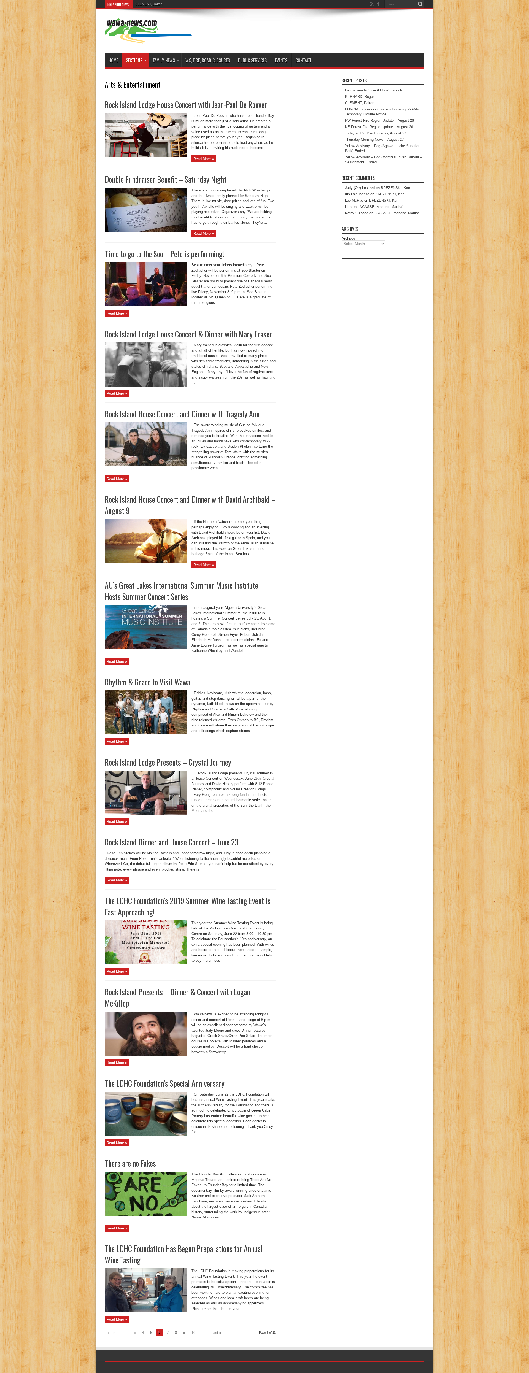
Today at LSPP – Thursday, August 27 (375, 133)
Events (281, 60)
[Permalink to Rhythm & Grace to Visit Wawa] (146, 733)
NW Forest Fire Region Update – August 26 (379, 120)
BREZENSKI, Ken (395, 188)
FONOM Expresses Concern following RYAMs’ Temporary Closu (183, 4)
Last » (216, 1333)
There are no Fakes (130, 1163)
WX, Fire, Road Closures (207, 60)
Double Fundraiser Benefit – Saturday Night (165, 179)
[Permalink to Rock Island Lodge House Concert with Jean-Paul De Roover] (146, 156)
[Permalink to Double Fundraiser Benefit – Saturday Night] (146, 230)
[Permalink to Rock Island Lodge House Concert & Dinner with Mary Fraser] (146, 385)
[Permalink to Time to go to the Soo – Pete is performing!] (146, 305)
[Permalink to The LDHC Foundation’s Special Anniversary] (146, 1135)
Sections (134, 60)
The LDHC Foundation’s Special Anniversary (165, 1083)
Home (113, 60)
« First (112, 1333)
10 (193, 1333)
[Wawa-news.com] (148, 39)
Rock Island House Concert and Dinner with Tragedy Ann (182, 414)
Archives (349, 238)
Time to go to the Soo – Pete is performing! (164, 254)
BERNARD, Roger (359, 96)
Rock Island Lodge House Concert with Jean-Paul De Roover (186, 104)
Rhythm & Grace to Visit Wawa (147, 682)
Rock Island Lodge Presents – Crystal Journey (168, 762)
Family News (164, 60)
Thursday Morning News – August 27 (374, 139)
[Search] (420, 4)
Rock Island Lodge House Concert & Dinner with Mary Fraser (188, 334)
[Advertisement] (383, 344)
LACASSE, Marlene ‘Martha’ (380, 207)
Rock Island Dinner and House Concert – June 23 (171, 842)
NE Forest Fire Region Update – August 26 (379, 127)
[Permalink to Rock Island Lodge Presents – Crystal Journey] (146, 813)
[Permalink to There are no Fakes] (146, 1214)
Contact (303, 60)
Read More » (203, 159)
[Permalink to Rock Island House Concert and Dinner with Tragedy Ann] (146, 465)
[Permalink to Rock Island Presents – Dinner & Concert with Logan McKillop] (146, 1054)
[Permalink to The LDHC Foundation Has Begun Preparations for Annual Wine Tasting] (146, 1311)
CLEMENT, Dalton (359, 103)
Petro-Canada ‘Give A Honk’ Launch (373, 90)
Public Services (252, 60)
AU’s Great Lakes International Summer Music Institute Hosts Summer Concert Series (181, 591)
